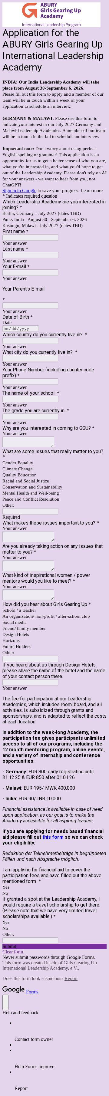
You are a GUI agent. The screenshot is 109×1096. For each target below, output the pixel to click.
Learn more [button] (92, 190)
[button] (54, 946)
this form (53, 837)
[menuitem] (61, 1031)
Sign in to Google (19, 190)
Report (71, 978)
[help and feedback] (5, 1002)
